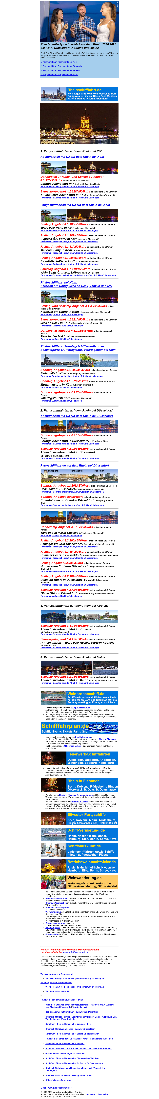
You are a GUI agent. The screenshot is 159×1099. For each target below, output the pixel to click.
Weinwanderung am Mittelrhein (60, 978)
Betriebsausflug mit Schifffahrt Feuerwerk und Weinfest (71, 1012)
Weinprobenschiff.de (80, 708)
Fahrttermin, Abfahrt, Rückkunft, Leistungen (61, 339)
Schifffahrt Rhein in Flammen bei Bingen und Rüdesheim (72, 1034)
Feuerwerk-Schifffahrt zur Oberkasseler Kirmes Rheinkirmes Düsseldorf (79, 1039)
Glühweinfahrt (52, 934)
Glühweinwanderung (55, 923)
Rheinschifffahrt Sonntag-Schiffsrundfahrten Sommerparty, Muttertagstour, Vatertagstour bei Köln (78, 348)
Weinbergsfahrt (52, 928)
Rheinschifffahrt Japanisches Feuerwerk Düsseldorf (70, 1029)
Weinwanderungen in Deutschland (56, 974)
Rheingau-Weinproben (56, 903)
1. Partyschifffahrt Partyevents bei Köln (58, 62)
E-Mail (43, 1088)
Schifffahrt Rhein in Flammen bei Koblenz (64, 1044)
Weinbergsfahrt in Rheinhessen (60, 987)
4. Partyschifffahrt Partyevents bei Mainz (59, 75)
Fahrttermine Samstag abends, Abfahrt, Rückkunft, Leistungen (69, 187)
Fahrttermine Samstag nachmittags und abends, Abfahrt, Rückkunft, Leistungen (78, 275)
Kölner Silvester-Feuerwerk (58, 1080)
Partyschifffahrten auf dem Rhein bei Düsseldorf (74, 465)
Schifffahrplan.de (83, 737)
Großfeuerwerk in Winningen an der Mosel (65, 1053)
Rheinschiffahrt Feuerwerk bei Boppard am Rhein (68, 1075)
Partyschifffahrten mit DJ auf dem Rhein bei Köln (75, 205)
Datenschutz (103, 1094)
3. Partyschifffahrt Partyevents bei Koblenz (60, 70)
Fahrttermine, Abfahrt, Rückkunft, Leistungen (61, 315)
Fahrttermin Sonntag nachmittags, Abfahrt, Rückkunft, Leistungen (71, 376)
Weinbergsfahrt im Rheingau (90, 987)
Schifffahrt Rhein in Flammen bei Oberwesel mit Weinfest (72, 1058)
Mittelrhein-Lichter (72, 746)
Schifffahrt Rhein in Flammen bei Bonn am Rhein (68, 1024)
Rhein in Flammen (107, 739)
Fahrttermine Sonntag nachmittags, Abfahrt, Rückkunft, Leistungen (72, 492)
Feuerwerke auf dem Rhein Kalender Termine (61, 1000)
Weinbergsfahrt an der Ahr (57, 991)
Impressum (90, 1094)
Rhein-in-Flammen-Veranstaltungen (76, 795)
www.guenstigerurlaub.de (60, 1088)
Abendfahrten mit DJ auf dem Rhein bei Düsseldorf (76, 416)
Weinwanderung (53, 912)
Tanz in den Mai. (79, 1007)
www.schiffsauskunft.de (75, 952)
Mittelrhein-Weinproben (56, 898)
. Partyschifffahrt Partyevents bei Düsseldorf (62, 66)
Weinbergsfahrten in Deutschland (56, 983)
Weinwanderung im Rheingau (90, 978)
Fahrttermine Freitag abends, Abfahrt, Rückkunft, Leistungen (69, 230)
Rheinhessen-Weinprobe (57, 907)
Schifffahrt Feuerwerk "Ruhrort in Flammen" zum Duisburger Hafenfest (78, 1048)
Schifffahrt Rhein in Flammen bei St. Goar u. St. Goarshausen (74, 1063)
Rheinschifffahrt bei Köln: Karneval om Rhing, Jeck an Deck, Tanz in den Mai (76, 284)
